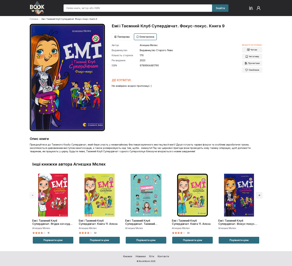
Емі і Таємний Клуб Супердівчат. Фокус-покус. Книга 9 (236, 222)
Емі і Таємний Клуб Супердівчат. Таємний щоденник (140, 222)
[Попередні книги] (33, 195)
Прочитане (254, 63)
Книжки (127, 256)
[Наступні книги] (259, 195)
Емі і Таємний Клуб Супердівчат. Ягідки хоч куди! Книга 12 (52, 222)
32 (95, 233)
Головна (34, 19)
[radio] (33, 233)
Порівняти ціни (53, 240)
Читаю (253, 49)
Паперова (123, 36)
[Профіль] (258, 8)
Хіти (151, 256)
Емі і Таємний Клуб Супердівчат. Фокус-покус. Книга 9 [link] (69, 19)
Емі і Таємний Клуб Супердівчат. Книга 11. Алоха (98, 222)
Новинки (141, 256)
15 (48, 233)
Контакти (163, 256)
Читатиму (254, 56)
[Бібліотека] (251, 8)
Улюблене (254, 70)
